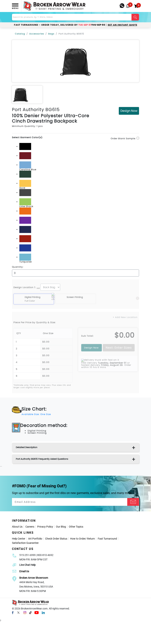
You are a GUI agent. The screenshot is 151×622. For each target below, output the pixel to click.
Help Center (18, 538)
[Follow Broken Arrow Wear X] (18, 612)
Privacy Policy (45, 526)
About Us (17, 526)
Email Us (24, 571)
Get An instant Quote (122, 25)
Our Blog (61, 526)
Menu (15, 8)
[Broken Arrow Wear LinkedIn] (43, 612)
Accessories (36, 33)
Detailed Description (26, 447)
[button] (128, 6)
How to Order (77, 538)
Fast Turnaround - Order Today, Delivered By (59, 25)
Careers (29, 526)
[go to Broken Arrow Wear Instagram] (24, 612)
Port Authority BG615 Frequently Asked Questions (42, 458)
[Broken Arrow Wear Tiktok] (30, 612)
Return (91, 538)
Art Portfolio (35, 538)
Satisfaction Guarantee (25, 542)
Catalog (20, 33)
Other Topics (76, 526)
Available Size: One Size (36, 414)
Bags (51, 33)
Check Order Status (56, 538)
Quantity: (18, 267)
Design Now (128, 111)
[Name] (133, 502)
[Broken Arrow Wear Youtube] (36, 612)
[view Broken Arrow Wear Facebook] (12, 612)
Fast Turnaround (107, 538)
